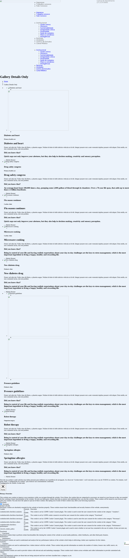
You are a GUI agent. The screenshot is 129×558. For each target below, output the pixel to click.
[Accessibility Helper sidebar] (126, 543)
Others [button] (2, 552)
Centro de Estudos (44, 42)
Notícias (39, 38)
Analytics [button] (3, 542)
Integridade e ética (47, 30)
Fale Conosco (41, 6)
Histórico (43, 26)
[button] (48, 9)
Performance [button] (4, 536)
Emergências (45, 36)
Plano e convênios (47, 35)
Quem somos (45, 24)
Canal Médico (41, 43)
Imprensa (40, 2)
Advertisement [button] (4, 547)
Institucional (41, 23)
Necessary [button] (3, 502)
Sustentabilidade (46, 28)
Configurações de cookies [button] (8, 483)
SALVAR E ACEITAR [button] (7, 557)
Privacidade (44, 31)
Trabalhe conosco (43, 4)
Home (6, 81)
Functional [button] (3, 531)
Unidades (40, 40)
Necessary (5, 504)
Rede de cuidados (47, 33)
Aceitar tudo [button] (21, 483)
